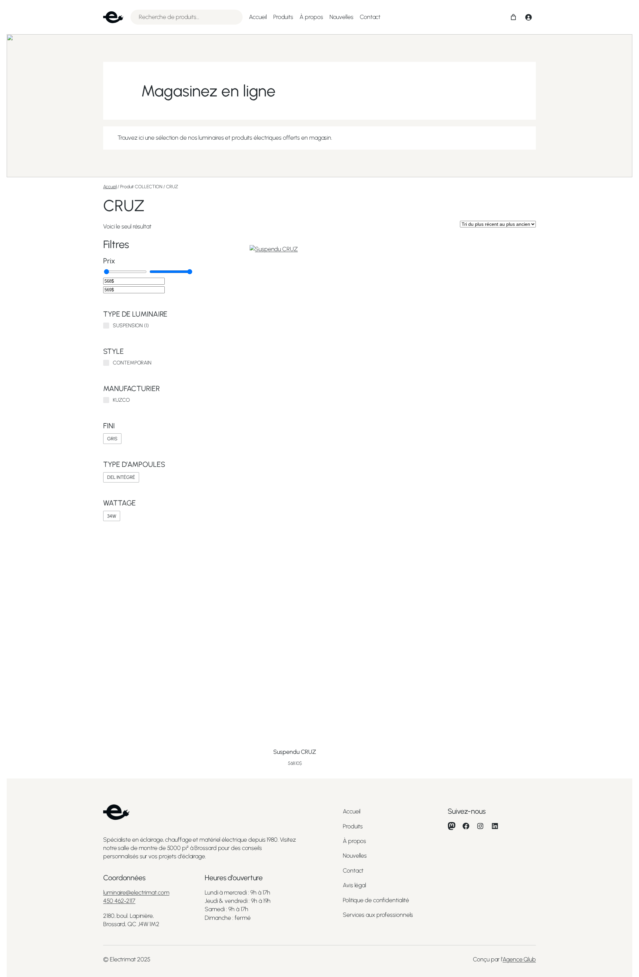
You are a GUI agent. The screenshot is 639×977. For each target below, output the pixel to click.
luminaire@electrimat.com (136, 892)
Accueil (109, 187)
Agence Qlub (519, 959)
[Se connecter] (528, 17)
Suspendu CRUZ (294, 752)
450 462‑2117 (119, 901)
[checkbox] (112, 438)
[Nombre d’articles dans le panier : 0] (513, 17)
